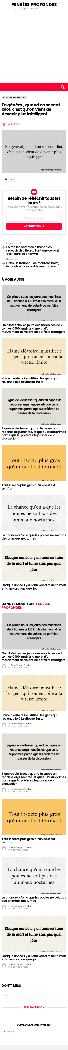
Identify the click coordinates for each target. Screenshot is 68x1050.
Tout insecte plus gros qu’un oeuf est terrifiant (28, 487)
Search (62, 87)
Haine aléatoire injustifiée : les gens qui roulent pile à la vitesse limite (29, 380)
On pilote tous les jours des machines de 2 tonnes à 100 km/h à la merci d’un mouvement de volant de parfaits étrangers (33, 328)
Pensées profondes (34, 4)
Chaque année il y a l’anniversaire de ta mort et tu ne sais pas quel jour (34, 587)
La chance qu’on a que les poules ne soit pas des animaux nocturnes (34, 537)
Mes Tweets (8, 1031)
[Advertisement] (34, 48)
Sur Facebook (34, 1007)
